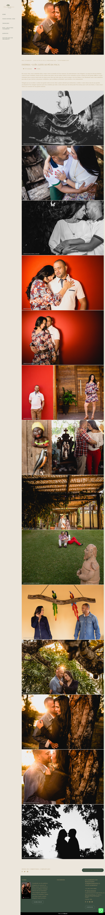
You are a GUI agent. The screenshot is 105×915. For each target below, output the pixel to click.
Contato (90, 907)
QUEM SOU (5, 33)
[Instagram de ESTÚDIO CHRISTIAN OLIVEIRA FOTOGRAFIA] (87, 902)
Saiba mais (38, 902)
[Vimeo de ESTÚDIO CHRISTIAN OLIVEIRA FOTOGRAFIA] (92, 902)
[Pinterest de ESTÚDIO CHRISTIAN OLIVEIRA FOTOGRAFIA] (89, 902)
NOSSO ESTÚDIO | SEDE (8, 18)
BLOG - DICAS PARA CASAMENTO (7, 28)
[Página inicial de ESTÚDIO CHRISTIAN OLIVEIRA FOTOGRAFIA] (10, 6)
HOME (4, 14)
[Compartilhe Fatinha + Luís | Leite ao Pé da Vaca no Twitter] (24, 871)
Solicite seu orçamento (93, 870)
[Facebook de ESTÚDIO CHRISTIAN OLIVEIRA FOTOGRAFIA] (85, 902)
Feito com (62, 913)
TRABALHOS (5, 23)
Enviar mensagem (91, 890)
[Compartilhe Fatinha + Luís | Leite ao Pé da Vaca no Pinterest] (27, 871)
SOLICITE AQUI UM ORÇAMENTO (7, 38)
